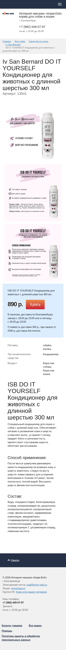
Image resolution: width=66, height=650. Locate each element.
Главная (7, 41)
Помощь (7, 630)
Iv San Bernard (13, 44)
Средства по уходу (38, 41)
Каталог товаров (12, 625)
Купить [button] (35, 304)
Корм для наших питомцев (31, 591)
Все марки (35, 625)
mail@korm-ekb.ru (36, 584)
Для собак (20, 41)
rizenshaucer (18, 588)
